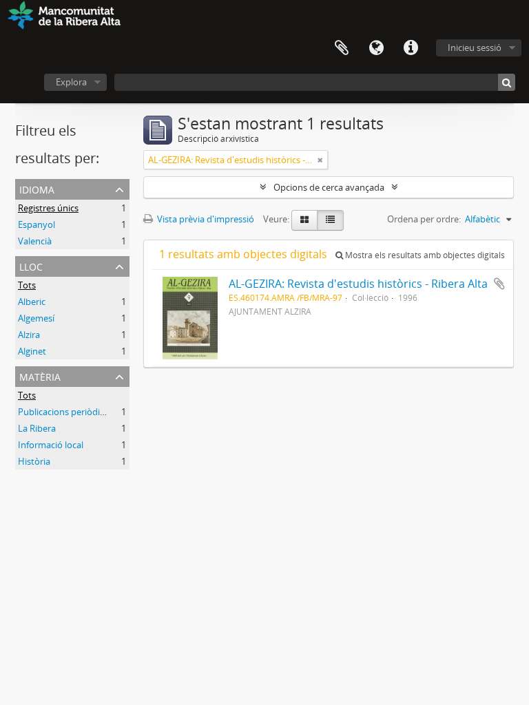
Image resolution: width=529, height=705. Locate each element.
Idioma (376, 48)
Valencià (35, 241)
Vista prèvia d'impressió (204, 219)
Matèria (40, 375)
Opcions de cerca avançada (328, 187)
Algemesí (36, 318)
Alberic (31, 301)
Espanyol (36, 224)
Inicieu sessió (474, 47)
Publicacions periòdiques (69, 412)
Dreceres (410, 48)
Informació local (50, 445)
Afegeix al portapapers (499, 284)
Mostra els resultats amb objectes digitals (424, 255)
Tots (27, 285)
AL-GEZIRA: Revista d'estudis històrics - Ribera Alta (358, 283)
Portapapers (341, 48)
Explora (71, 82)
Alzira (29, 334)
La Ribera (37, 428)
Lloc (31, 265)
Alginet (32, 351)
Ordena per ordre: (424, 219)
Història (34, 461)
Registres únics (48, 208)
